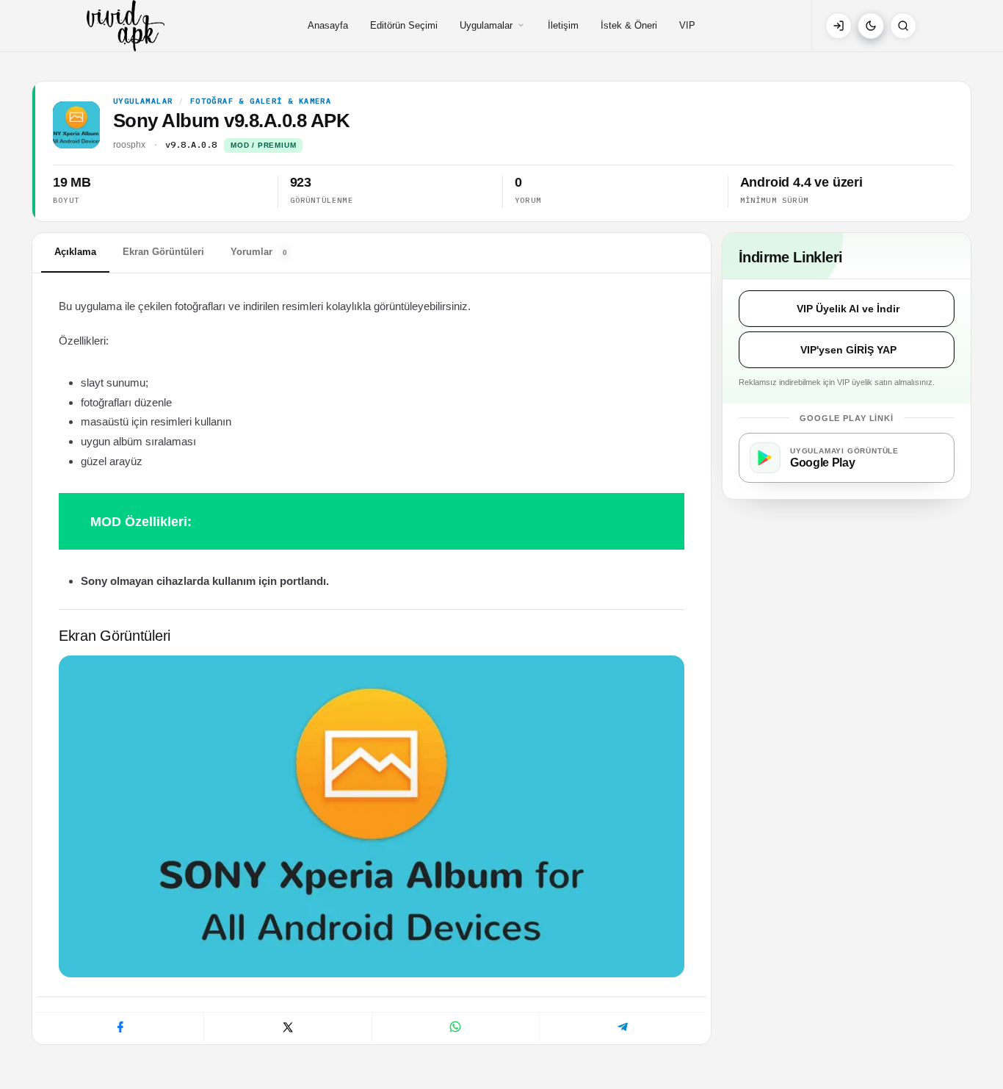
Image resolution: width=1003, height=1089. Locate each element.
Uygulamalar (486, 25)
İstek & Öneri (629, 25)
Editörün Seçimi (404, 25)
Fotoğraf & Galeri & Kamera (260, 101)
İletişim (563, 25)
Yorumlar (259, 251)
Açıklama (75, 251)
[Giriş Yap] (838, 25)
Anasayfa (328, 25)
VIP (687, 25)
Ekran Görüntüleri (163, 251)
